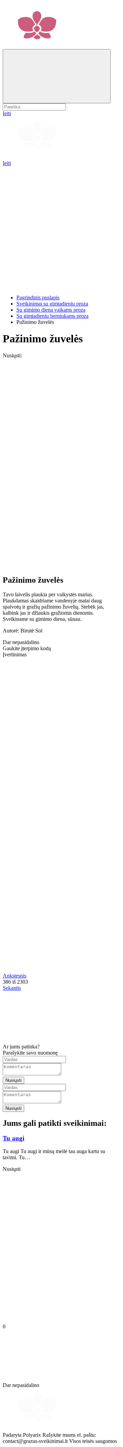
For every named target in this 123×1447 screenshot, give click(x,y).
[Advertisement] (61, 227)
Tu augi (13, 1138)
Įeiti (7, 163)
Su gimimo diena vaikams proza (50, 310)
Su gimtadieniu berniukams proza (52, 316)
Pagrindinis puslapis (37, 297)
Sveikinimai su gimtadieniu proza (52, 304)
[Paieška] (57, 76)
